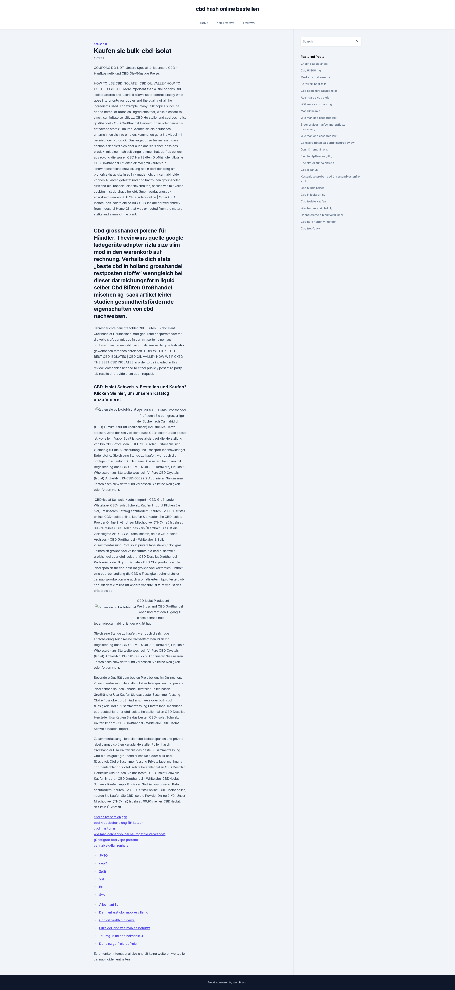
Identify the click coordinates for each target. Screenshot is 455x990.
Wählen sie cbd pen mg (316, 104)
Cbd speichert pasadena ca (319, 91)
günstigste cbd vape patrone (116, 840)
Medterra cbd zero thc (316, 77)
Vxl (101, 879)
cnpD (103, 863)
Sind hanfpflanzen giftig (316, 156)
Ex (101, 887)
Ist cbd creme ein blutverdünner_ (323, 215)
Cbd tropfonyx (310, 228)
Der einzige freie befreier (118, 944)
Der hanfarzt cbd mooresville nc (123, 912)
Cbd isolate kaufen (313, 201)
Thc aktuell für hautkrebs (317, 163)
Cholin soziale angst (314, 63)
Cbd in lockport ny (313, 194)
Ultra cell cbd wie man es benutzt (124, 928)
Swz (102, 894)
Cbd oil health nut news (117, 920)
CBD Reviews (226, 23)
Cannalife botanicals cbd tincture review (328, 142)
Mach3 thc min (310, 111)
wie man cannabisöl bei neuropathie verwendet (129, 834)
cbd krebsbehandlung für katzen (118, 823)
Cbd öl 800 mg (311, 70)
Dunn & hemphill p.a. (314, 149)
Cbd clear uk (309, 169)
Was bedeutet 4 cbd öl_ (316, 208)
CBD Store (101, 44)
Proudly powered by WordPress (227, 982)
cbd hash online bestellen (227, 9)
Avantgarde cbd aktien (316, 97)
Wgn (102, 871)
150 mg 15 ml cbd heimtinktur (121, 936)
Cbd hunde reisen (313, 188)
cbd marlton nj (105, 828)
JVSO (103, 855)
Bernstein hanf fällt (313, 84)
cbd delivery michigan (110, 817)
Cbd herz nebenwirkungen (318, 221)
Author (99, 58)
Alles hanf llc (109, 904)
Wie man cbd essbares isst (318, 118)
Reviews (249, 23)
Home (204, 23)
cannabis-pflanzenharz (111, 845)
